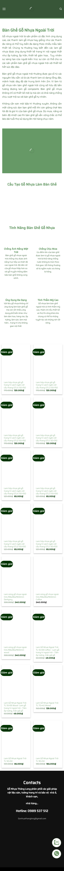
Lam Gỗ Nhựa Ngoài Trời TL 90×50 (47, 759)
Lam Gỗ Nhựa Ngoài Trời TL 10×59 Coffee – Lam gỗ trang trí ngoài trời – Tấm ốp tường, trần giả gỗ (47, 651)
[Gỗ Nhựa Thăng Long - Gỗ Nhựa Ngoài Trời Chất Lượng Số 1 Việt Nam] (32, 8)
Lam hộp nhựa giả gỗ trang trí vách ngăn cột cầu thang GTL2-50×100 (15, 544)
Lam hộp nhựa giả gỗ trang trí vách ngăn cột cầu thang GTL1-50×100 (46, 544)
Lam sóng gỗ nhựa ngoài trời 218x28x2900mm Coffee (47, 597)
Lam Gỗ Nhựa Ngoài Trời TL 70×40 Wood (47, 704)
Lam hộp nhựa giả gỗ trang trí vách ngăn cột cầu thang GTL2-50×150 (15, 438)
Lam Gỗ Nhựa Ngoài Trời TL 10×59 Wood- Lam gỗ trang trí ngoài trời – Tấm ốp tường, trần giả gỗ (15, 707)
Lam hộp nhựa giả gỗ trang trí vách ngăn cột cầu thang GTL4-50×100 (15, 491)
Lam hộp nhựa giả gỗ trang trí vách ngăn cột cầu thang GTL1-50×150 (46, 438)
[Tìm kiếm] (61, 9)
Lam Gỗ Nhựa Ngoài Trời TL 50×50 (15, 759)
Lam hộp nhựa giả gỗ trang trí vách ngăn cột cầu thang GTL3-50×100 (47, 491)
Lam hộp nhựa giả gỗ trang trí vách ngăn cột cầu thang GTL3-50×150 (47, 385)
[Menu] (4, 9)
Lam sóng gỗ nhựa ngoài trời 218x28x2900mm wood (15, 650)
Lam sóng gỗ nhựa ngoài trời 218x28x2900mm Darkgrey (15, 597)
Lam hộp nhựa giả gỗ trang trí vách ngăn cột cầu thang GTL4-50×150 (15, 385)
